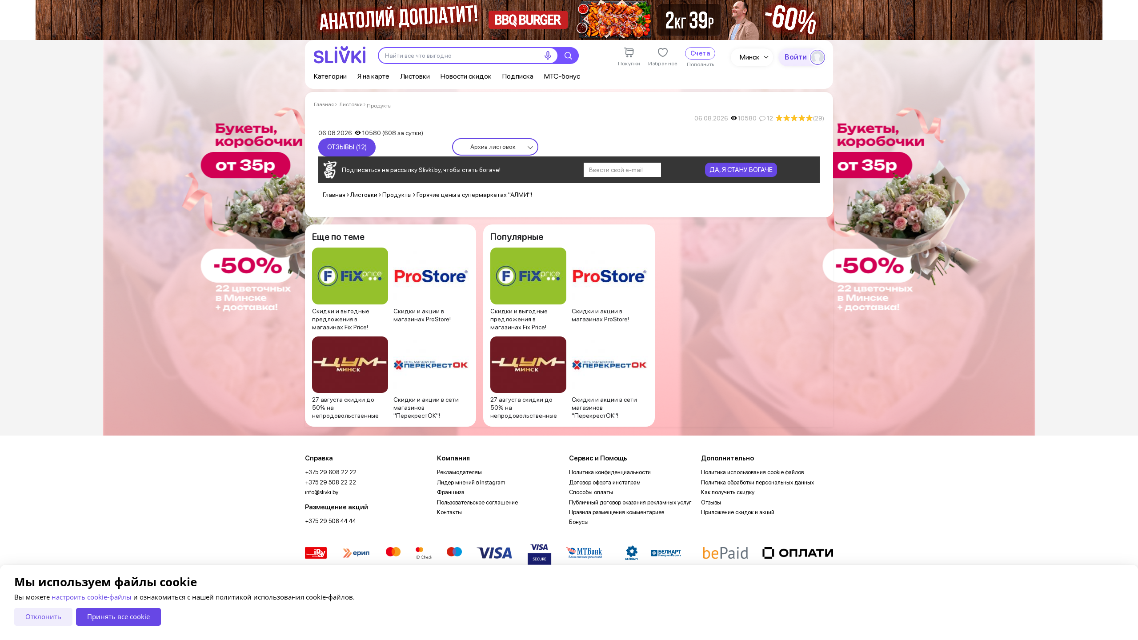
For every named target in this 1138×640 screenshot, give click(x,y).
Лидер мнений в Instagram (471, 482)
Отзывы (711, 502)
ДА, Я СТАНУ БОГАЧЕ (741, 170)
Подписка (517, 76)
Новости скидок (466, 76)
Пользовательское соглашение (477, 502)
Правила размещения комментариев (616, 512)
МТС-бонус (562, 76)
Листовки (415, 76)
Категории (330, 76)
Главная (324, 104)
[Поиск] (568, 55)
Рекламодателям (459, 472)
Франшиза (451, 492)
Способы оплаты (591, 492)
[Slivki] (339, 55)
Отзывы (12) (347, 147)
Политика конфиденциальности (610, 472)
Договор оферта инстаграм (605, 482)
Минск (750, 57)
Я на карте (373, 76)
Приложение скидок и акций (737, 512)
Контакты (449, 512)
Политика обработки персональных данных (757, 482)
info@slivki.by (321, 492)
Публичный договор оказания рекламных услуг (630, 502)
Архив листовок (493, 146)
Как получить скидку (727, 492)
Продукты (379, 106)
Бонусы (579, 522)
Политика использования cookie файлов (752, 472)
